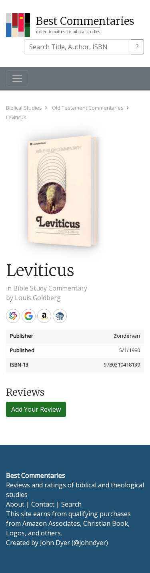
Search (71, 504)
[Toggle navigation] (17, 78)
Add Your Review (36, 409)
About (15, 504)
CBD (60, 316)
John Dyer (55, 542)
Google (29, 316)
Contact (42, 504)
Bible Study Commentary (50, 288)
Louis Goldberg (38, 297)
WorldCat (13, 316)
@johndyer (90, 542)
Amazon (44, 316)
